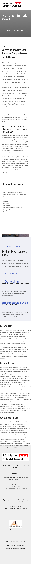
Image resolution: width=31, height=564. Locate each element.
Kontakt (22, 541)
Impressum (20, 545)
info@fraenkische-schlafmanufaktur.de (15, 488)
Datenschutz (11, 545)
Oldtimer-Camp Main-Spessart (15, 548)
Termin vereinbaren (11, 273)
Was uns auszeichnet (12, 541)
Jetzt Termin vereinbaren (15, 30)
